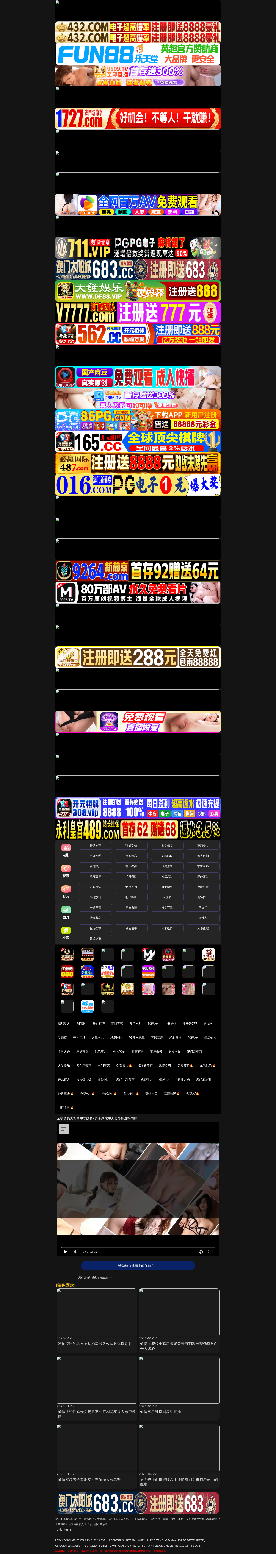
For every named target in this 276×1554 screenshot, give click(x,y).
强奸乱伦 (131, 845)
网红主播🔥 (66, 1107)
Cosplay (167, 856)
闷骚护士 (203, 897)
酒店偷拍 (210, 1037)
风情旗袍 (95, 897)
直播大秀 (184, 1079)
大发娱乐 (64, 1065)
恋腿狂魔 (203, 887)
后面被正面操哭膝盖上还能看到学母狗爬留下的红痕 (179, 1482)
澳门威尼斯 (204, 1079)
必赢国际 (98, 1037)
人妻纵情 (167, 928)
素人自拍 (203, 856)
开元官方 (64, 1079)
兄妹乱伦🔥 (109, 1093)
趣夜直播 (138, 1051)
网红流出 (167, 876)
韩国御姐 (131, 866)
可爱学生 (167, 887)
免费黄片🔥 (185, 1065)
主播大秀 (64, 1051)
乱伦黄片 (101, 1051)
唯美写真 (167, 908)
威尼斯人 (64, 1023)
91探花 (131, 876)
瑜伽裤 (167, 897)
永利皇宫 (104, 1065)
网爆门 (203, 908)
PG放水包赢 (137, 1037)
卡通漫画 (95, 908)
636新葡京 (145, 1065)
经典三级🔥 (66, 1093)
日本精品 (131, 856)
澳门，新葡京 (125, 1079)
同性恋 (203, 918)
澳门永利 (135, 1023)
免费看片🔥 (124, 1065)
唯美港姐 (167, 866)
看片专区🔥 (131, 1093)
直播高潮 (157, 1037)
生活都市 (95, 928)
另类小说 (95, 938)
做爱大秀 (165, 1079)
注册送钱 (170, 1023)
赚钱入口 (151, 1093)
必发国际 (175, 1051)
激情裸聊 (165, 1065)
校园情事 (131, 928)
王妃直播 (82, 1051)
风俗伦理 (203, 928)
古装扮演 (95, 887)
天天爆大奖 (84, 1079)
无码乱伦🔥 (208, 1065)
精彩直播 (175, 1037)
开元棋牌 (99, 1023)
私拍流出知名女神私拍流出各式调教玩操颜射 (95, 1343)
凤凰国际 (116, 1037)
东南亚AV (203, 866)
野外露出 (203, 876)
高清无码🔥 (172, 1093)
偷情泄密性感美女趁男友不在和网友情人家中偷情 (97, 1414)
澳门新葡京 (194, 1051)
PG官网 (81, 1023)
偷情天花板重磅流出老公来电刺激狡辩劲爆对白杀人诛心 (179, 1346)
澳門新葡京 (84, 1065)
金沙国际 (104, 1079)
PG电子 (153, 1023)
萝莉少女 (203, 845)
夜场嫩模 (156, 1051)
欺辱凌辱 (95, 876)
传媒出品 (95, 918)
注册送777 (190, 1023)
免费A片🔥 (87, 1093)
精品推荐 (95, 845)
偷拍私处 (119, 1051)
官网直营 (117, 1023)
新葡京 (62, 1037)
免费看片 (147, 1079)
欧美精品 (167, 845)
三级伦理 (95, 856)
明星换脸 (131, 897)
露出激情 (131, 908)
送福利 (207, 1023)
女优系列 (131, 887)
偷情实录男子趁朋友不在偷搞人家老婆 (89, 1479)
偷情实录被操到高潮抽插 (160, 1411)
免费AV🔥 (192, 1093)
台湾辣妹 (95, 866)
